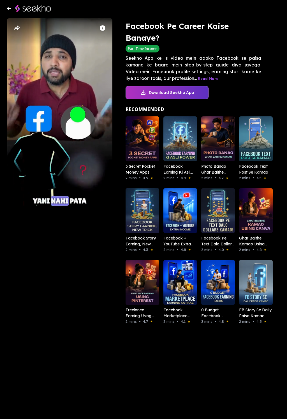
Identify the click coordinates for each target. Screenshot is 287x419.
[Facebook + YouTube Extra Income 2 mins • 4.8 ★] (174, 210)
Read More (208, 78)
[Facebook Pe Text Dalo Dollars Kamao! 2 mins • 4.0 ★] (212, 210)
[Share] (16, 28)
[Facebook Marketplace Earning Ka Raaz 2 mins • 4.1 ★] (174, 282)
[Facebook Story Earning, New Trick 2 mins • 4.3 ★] (137, 210)
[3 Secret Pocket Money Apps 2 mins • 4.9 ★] (137, 138)
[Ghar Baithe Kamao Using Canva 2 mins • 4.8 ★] (250, 210)
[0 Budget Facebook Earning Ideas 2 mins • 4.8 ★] (212, 282)
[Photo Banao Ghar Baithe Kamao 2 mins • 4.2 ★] (212, 138)
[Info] (102, 28)
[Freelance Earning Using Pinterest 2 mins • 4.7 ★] (137, 282)
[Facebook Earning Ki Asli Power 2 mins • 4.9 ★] (174, 138)
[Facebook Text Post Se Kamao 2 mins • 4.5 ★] (250, 138)
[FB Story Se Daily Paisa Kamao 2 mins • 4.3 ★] (250, 282)
